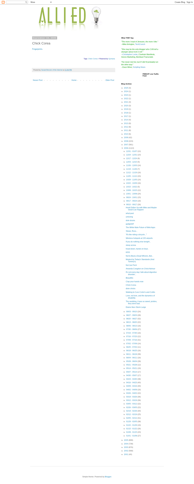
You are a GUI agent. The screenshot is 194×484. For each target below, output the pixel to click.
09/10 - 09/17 (131, 204)
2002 (126, 451)
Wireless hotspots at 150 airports (139, 238)
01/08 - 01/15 (131, 432)
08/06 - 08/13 (131, 326)
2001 (126, 454)
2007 (126, 145)
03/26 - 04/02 (131, 393)
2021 (126, 102)
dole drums (130, 220)
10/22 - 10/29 (131, 183)
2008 (126, 141)
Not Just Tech (131, 265)
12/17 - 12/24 (131, 158)
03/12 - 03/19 (131, 400)
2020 (126, 106)
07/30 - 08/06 (131, 329)
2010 (126, 134)
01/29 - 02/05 (131, 421)
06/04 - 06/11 (131, 358)
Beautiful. (130, 278)
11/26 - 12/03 (131, 165)
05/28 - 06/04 (131, 361)
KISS (128, 252)
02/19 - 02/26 (131, 411)
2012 (126, 127)
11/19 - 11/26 (131, 169)
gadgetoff (130, 224)
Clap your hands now (134, 282)
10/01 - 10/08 (131, 194)
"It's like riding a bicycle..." (136, 235)
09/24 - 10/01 (131, 197)
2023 (126, 95)
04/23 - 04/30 (131, 379)
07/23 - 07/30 (131, 333)
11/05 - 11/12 (131, 176)
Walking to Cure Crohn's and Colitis (140, 292)
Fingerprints (37, 49)
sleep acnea (131, 245)
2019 (126, 109)
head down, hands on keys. (137, 249)
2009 (126, 137)
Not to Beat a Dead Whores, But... (139, 256)
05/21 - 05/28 (131, 365)
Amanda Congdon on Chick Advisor (140, 269)
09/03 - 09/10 (131, 312)
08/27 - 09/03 (131, 315)
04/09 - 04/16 (131, 386)
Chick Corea (92, 59)
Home (74, 80)
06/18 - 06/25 (131, 351)
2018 (126, 113)
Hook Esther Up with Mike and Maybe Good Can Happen (141, 209)
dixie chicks (130, 288)
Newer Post (37, 80)
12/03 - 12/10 (131, 162)
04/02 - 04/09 (131, 390)
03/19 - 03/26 (131, 397)
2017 (126, 116)
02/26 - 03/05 (131, 407)
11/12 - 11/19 (131, 172)
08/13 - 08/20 (131, 322)
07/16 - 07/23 (131, 336)
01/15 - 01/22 (131, 429)
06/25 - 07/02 (131, 347)
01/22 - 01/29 (131, 425)
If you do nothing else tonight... (138, 242)
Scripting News (139, 67)
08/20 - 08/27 (131, 319)
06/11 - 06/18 (131, 354)
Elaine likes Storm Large (136, 307)
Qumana (112, 59)
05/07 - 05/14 (131, 372)
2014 (126, 120)
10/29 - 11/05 (131, 180)
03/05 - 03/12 (131, 404)
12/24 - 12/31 (131, 155)
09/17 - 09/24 (131, 201)
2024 (126, 91)
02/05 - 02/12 (131, 418)
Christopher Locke (130, 54)
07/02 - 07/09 (131, 344)
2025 (126, 88)
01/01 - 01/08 (131, 436)
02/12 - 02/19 (131, 414)
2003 (126, 447)
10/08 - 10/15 (131, 190)
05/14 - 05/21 (131, 368)
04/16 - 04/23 (131, 382)
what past (130, 213)
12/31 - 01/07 (131, 151)
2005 (126, 440)
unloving (129, 217)
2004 (126, 444)
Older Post (109, 80)
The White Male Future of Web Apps (140, 227)
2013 (126, 123)
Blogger (108, 477)
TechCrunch (140, 44)
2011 (126, 130)
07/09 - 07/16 (131, 340)
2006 (126, 148)
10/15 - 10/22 (131, 187)
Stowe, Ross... (131, 231)
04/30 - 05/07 (131, 375)
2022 (126, 98)
